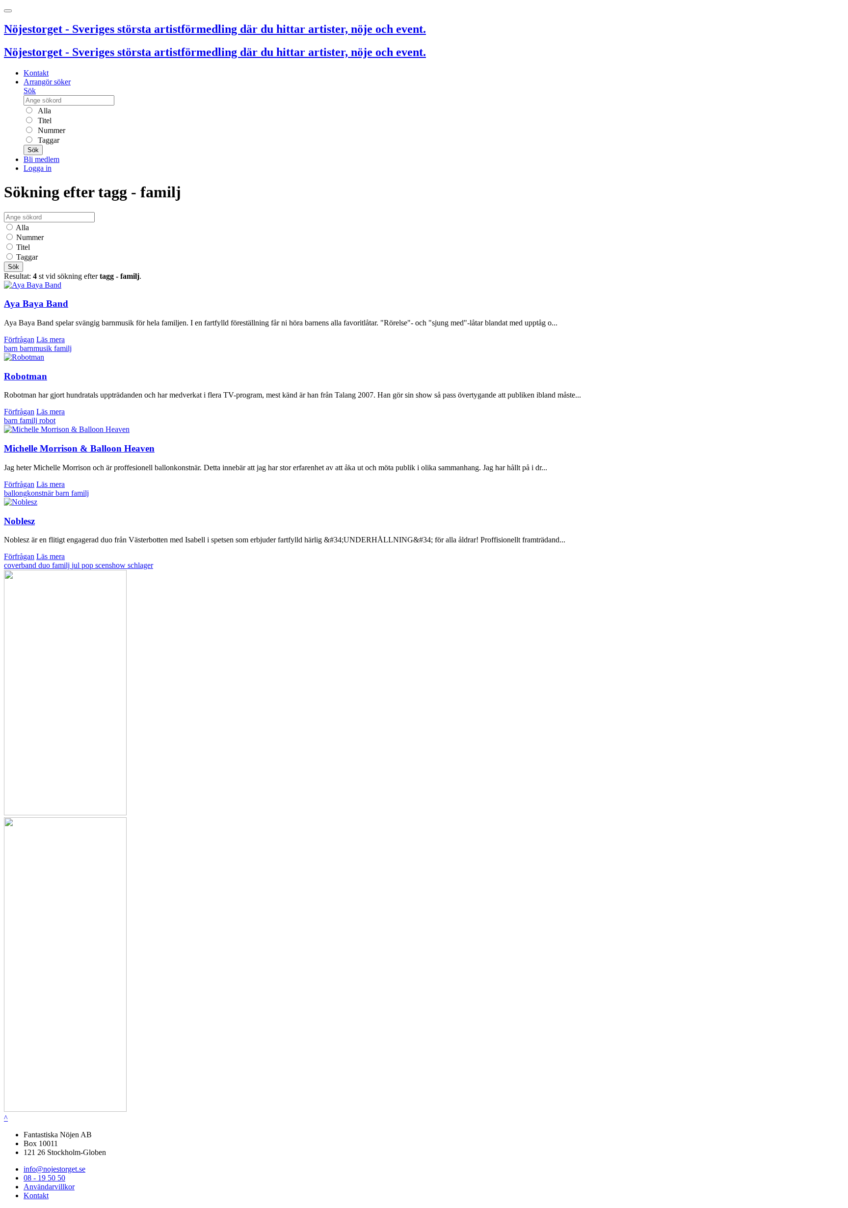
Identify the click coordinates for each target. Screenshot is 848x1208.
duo (45, 565)
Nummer (50, 130)
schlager (140, 565)
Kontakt (36, 73)
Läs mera (50, 339)
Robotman (25, 376)
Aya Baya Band (36, 303)
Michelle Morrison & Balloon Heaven (79, 448)
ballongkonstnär (29, 493)
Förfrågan (19, 339)
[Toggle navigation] (8, 10)
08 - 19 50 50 (44, 1178)
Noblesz (19, 521)
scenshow (111, 565)
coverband (21, 565)
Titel (44, 120)
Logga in (38, 168)
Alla (43, 111)
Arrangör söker (47, 82)
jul (76, 565)
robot (47, 420)
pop (88, 565)
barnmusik (37, 348)
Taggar (47, 140)
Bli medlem (41, 159)
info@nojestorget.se (54, 1169)
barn (12, 348)
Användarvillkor (49, 1186)
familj (63, 348)
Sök (30, 90)
